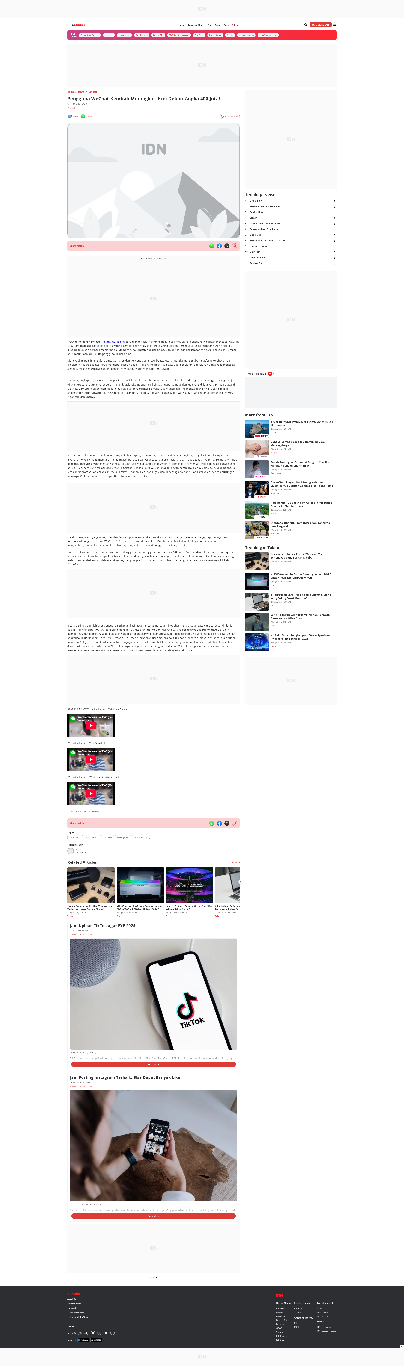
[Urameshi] (70, 851)
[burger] (335, 24)
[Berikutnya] (240, 882)
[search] (306, 25)
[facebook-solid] (219, 245)
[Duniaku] (78, 25)
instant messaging (113, 341)
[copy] (234, 245)
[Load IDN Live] (291, 392)
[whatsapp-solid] (211, 245)
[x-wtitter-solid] (226, 245)
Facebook (95, 811)
